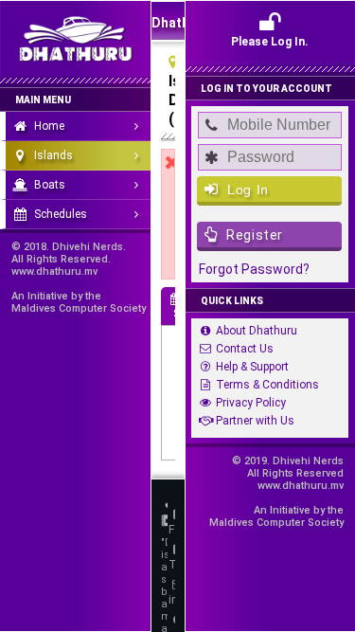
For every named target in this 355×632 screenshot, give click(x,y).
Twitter (172, 564)
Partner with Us (255, 420)
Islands (53, 155)
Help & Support (252, 366)
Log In (246, 189)
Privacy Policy (251, 402)
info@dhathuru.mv (172, 599)
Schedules (60, 214)
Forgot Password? (254, 269)
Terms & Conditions (267, 384)
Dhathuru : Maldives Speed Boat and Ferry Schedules (168, 27)
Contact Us (245, 348)
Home (49, 126)
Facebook (172, 529)
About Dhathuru (256, 330)
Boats (49, 184)
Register (253, 235)
